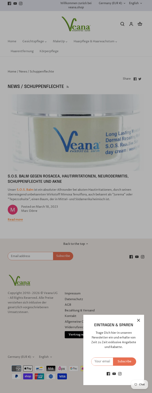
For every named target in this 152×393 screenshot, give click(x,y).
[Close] (138, 320)
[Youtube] (114, 374)
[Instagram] (120, 374)
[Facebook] (108, 374)
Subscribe (124, 361)
